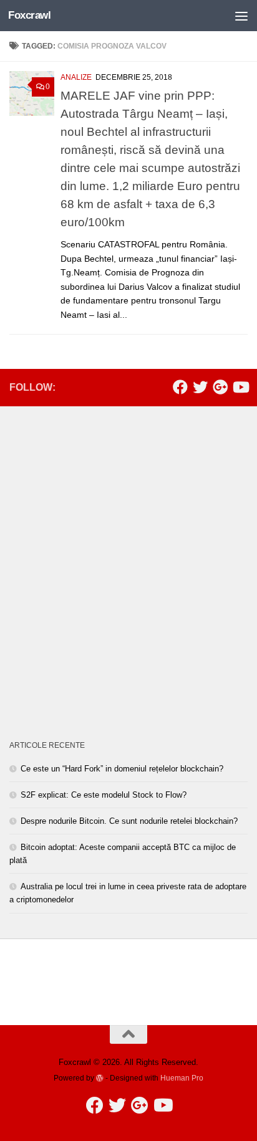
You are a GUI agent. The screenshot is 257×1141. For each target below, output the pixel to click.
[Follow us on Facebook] (180, 387)
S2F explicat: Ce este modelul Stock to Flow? (104, 795)
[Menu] (241, 15)
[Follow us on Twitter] (200, 387)
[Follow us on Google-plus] (220, 387)
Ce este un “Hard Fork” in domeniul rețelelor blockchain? (122, 768)
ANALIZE (76, 77)
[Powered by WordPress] (100, 1078)
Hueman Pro (181, 1078)
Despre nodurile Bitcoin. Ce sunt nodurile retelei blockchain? (129, 821)
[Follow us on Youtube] (240, 387)
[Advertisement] (128, 547)
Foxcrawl (29, 15)
